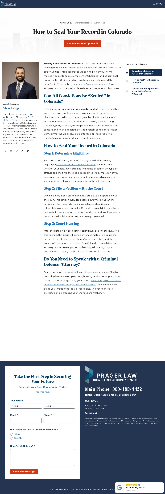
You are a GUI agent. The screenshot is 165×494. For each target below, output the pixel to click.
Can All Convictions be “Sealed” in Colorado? (143, 72)
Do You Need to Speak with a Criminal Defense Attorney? (145, 91)
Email (14, 415)
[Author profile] (17, 151)
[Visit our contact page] (11, 151)
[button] (163, 482)
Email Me (18, 438)
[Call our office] (5, 151)
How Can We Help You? (22, 446)
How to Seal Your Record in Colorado (145, 81)
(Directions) (91, 413)
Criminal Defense (83, 23)
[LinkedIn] (28, 151)
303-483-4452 (127, 389)
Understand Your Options (81, 43)
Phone (48, 415)
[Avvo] (22, 151)
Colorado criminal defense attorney (76, 164)
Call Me (17, 434)
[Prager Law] (8, 4)
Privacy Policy (108, 489)
